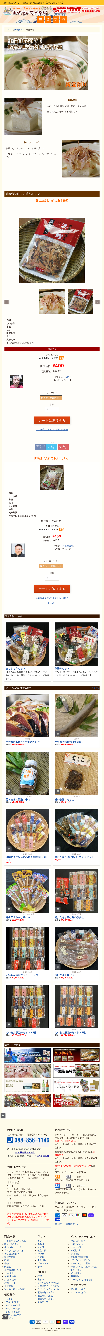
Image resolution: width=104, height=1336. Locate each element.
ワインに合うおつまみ (48, 1289)
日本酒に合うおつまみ (48, 1286)
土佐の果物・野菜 (13, 1270)
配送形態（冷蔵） (46, 1295)
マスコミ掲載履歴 (79, 1257)
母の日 (41, 1244)
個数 (52, 404)
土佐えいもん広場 (51, 1328)
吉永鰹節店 (67, 545)
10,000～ (8, 1318)
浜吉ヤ (68, 377)
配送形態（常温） (46, 1292)
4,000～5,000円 (12, 1311)
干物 (6, 1263)
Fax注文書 (76, 1250)
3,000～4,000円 (12, 1308)
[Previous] (6, 302)
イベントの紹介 (78, 1292)
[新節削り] (80, 301)
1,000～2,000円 (12, 1302)
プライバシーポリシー (81, 1260)
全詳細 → (52, 603)
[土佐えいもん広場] (27, 14)
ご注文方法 (76, 1247)
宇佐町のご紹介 (78, 1289)
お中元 (41, 1253)
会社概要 (75, 1253)
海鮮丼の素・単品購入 (15, 1289)
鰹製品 (7, 1266)
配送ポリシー (77, 1273)
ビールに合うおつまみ (48, 1282)
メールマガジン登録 (80, 1263)
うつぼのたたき (12, 1253)
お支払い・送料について (67, 1223)
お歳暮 (41, 1257)
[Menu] (40, 19)
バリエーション (52, 392)
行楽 (40, 1276)
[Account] (48, 19)
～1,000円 (9, 1299)
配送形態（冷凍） (46, 1299)
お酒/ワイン (10, 1282)
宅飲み (41, 1279)
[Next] (97, 302)
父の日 (41, 1247)
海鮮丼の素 (9, 1257)
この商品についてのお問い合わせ (52, 429)
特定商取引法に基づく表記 (84, 1266)
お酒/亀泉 (9, 1273)
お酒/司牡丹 (10, 1279)
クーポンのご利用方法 (81, 1279)
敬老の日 (42, 1250)
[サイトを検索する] (63, 19)
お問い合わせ (77, 1244)
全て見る (95, 688)
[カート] (56, 19)
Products (19, 29)
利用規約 (75, 1276)
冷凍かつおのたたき (14, 1250)
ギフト (41, 1240)
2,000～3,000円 (12, 1305)
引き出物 (42, 1260)
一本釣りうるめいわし (15, 1240)
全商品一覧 (43, 1302)
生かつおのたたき (13, 1247)
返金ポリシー (77, 1270)
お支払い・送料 (78, 1240)
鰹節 (6, 1260)
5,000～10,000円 (13, 1315)
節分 (40, 1266)
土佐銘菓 (8, 1286)
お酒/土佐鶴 (10, 1276)
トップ (9, 29)
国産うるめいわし (13, 1244)
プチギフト (43, 1263)
